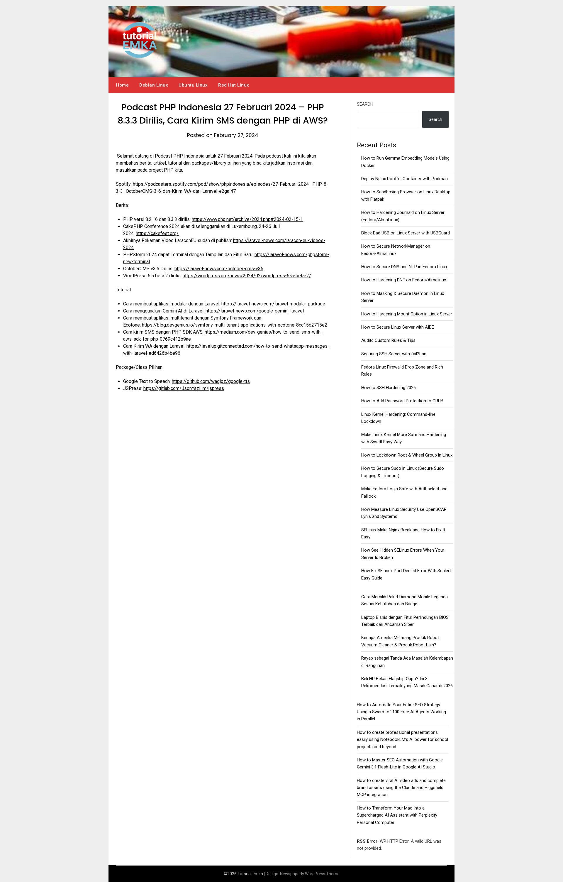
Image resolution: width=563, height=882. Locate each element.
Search (365, 104)
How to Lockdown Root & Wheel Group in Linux (406, 455)
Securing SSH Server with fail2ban (393, 353)
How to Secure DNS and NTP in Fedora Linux (404, 266)
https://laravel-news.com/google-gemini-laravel (255, 311)
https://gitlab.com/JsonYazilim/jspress (183, 388)
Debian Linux (153, 85)
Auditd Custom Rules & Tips (388, 340)
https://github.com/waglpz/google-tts (211, 381)
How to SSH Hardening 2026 (388, 387)
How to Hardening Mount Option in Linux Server (406, 314)
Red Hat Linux (233, 85)
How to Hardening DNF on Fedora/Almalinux (403, 280)
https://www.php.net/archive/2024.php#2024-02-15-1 (247, 219)
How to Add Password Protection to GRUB (402, 400)
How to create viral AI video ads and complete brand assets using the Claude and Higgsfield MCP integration (401, 787)
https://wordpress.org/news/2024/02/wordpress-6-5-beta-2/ (247, 275)
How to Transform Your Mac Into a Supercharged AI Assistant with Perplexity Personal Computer (397, 815)
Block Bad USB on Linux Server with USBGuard (405, 233)
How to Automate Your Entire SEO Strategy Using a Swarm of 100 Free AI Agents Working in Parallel (401, 712)
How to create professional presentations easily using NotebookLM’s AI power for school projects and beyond (402, 739)
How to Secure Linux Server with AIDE (397, 327)
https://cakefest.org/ (157, 233)
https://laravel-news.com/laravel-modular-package (273, 304)
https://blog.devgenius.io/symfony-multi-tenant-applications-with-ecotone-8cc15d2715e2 (234, 325)
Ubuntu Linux (193, 85)
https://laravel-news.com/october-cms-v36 (218, 268)
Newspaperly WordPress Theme (310, 873)
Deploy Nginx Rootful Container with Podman (404, 178)
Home (122, 85)
